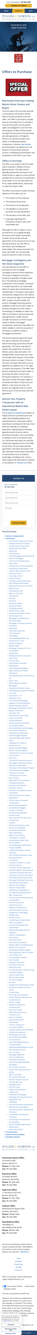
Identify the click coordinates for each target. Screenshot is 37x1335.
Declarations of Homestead (19, 780)
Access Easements (15, 718)
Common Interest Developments (21, 898)
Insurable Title (14, 713)
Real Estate (10, 538)
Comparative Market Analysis (20, 950)
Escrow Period (14, 815)
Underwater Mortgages (18, 1095)
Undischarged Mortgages (18, 668)
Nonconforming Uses (17, 631)
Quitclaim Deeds (15, 606)
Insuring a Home (15, 573)
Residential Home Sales (17, 548)
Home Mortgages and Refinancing (21, 556)
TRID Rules (13, 1102)
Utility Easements (15, 720)
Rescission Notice (15, 1010)
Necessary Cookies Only (11, 1329)
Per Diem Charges (15, 980)
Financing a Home (15, 576)
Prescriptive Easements (18, 730)
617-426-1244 (14, 1166)
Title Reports (14, 596)
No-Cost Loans (14, 1087)
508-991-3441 (14, 1230)
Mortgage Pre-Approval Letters (20, 763)
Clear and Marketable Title (19, 638)
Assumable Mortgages (17, 808)
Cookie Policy (29, 1286)
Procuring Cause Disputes (18, 995)
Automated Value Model (18, 1037)
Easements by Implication (18, 733)
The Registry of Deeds (17, 838)
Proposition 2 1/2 (15, 696)
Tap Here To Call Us (18, 6)
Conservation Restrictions (18, 883)
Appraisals (13, 551)
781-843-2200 (14, 1182)
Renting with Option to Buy (19, 825)
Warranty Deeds (15, 621)
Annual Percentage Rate (18, 813)
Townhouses (13, 1022)
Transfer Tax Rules (16, 810)
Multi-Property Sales (16, 977)
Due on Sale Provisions (17, 1067)
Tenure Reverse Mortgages (19, 770)
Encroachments (15, 1040)
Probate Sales (14, 992)
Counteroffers (14, 900)
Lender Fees (13, 1092)
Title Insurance (14, 633)
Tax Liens (12, 693)
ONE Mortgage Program (18, 735)
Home (6, 11)
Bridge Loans (14, 915)
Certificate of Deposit (17, 1060)
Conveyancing (14, 553)
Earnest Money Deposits (18, 805)
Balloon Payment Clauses (18, 706)
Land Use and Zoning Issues (19, 561)
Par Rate (12, 982)
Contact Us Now (18, 523)
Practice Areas (9, 531)
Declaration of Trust (16, 641)
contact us (21, 463)
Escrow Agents (14, 843)
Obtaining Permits (16, 591)
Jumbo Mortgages (15, 972)
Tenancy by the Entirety (18, 775)
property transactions (16, 413)
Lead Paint (13, 626)
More (31, 11)
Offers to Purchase (16, 593)
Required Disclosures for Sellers (21, 586)
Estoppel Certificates (17, 962)
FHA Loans (13, 758)
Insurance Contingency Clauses (20, 790)
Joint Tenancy (14, 778)
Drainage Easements (16, 783)
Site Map (18, 1267)
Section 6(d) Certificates (18, 663)
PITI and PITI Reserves (17, 1077)
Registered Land (15, 1099)
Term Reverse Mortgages (18, 701)
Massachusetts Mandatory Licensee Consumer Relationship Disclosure (21, 1109)
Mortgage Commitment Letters (21, 708)
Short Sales (13, 563)
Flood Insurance (15, 967)
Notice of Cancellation (17, 828)
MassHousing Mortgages (18, 748)
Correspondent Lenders (18, 957)
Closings (12, 598)
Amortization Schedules (18, 942)
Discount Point (14, 917)
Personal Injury (11, 1132)
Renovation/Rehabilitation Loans (21, 1047)
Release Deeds (14, 646)
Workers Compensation (15, 536)
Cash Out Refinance (16, 1057)
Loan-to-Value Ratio (16, 975)
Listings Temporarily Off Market (21, 1030)
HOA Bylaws (13, 636)
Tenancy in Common (16, 773)
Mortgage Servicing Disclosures (20, 1097)
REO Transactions (15, 895)
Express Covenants (16, 710)
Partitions (12, 853)
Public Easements (15, 833)
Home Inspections (15, 616)
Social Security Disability (15, 1134)
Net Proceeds (14, 960)
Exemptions (13, 653)
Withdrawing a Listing (17, 1035)
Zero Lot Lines (14, 1052)
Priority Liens (14, 661)
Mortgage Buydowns (16, 1055)
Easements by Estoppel (17, 785)
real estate (26, 144)
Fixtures (12, 823)
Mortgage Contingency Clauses (20, 623)
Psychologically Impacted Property (22, 691)
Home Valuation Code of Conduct (21, 952)
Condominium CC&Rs (17, 611)
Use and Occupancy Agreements (21, 1104)
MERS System (14, 1127)
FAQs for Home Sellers (17, 888)
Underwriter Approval (17, 1032)
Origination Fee (15, 1085)
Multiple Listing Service (17, 907)
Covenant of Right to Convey (19, 863)
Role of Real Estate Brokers (19, 583)
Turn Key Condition (16, 1027)
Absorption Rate (15, 940)
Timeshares (13, 860)
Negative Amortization (17, 1089)
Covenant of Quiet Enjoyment (20, 868)
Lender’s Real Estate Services (19, 571)
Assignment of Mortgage (18, 913)
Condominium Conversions (19, 546)
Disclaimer (18, 1261)
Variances (12, 601)
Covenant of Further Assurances (21, 875)
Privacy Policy (18, 1264)
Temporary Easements (17, 830)
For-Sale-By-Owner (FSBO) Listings (21, 970)
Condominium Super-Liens (19, 840)
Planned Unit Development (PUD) (21, 985)
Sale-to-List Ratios (16, 1017)
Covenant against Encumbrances (21, 870)
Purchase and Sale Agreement (20, 581)
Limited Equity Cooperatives (19, 920)
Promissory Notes (15, 603)
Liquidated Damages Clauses (19, 850)
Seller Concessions (16, 922)
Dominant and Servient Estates (20, 878)
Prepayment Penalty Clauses (19, 688)
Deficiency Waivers (16, 643)
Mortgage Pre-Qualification (19, 618)
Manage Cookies (10, 1289)
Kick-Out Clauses (15, 865)
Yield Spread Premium (17, 1050)
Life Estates (13, 793)
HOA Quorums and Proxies (19, 716)
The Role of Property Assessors (20, 760)
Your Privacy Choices (14, 1286)
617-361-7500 (14, 1198)
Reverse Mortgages (16, 558)
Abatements (13, 666)
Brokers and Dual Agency (18, 750)
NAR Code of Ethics (16, 1129)
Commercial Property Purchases (21, 541)
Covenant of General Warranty (20, 873)
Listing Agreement (16, 608)
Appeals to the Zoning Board (19, 703)
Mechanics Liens (15, 698)
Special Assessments (16, 1020)
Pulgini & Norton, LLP (25, 1325)
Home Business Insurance (18, 910)
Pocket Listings (14, 1002)
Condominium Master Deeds (19, 613)
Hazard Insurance (15, 905)
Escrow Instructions (16, 902)
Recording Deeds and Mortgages (21, 728)
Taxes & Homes (14, 578)
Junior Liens (13, 681)
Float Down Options (16, 965)
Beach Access (14, 588)
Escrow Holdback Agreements (20, 1124)
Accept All (11, 1324)
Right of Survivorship (17, 835)
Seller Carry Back (15, 1075)
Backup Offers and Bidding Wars (21, 945)
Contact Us (18, 11)
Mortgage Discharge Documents (21, 880)
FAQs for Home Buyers (17, 885)
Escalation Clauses (16, 788)
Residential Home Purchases (19, 543)
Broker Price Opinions (17, 947)
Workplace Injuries (13, 1137)
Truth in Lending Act (16, 1025)
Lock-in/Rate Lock (15, 955)
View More (24, 1252)
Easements (13, 628)
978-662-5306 (14, 1214)
